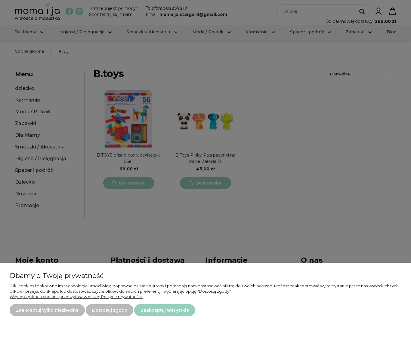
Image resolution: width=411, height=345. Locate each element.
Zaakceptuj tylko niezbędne (47, 310)
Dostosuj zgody (109, 310)
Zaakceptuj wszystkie (165, 310)
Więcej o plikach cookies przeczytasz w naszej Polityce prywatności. (76, 296)
